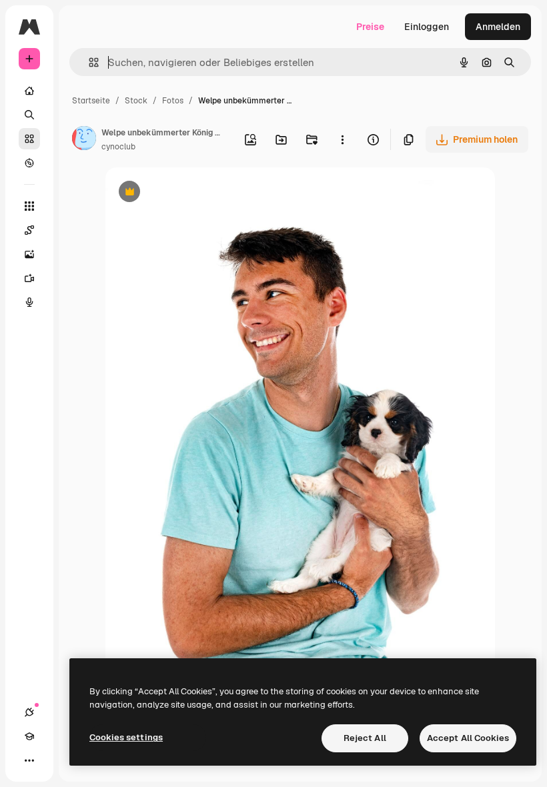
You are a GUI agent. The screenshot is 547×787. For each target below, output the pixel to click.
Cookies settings (126, 737)
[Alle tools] (29, 206)
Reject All (365, 738)
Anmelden (498, 27)
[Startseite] (29, 90)
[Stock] (29, 138)
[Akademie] (29, 736)
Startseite (91, 100)
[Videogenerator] (29, 278)
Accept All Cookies (468, 738)
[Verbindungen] (29, 712)
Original (190, 193)
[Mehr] (29, 760)
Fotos (172, 100)
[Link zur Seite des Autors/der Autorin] (84, 140)
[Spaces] (29, 230)
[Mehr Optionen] (342, 139)
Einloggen (426, 27)
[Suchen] (29, 114)
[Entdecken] (29, 162)
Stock (136, 100)
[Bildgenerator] (29, 254)
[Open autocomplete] (88, 62)
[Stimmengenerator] (29, 302)
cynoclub (118, 146)
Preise (370, 27)
